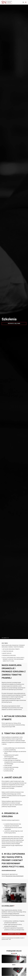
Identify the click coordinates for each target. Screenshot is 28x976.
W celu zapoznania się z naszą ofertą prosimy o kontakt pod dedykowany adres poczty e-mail (13, 659)
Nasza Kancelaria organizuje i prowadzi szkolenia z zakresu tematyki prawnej (13, 646)
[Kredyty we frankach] (14, 972)
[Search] (23, 2)
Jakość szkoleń (7, 653)
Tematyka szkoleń (8, 651)
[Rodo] (14, 959)
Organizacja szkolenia (9, 655)
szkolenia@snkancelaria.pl (9, 870)
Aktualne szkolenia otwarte (11, 649)
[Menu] (25, 2)
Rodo (13, 964)
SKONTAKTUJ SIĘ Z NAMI (14, 323)
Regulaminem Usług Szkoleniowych (14, 876)
